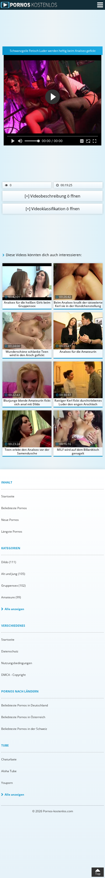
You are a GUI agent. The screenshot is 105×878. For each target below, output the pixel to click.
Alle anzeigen (14, 609)
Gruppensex (13, 585)
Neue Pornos (10, 520)
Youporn (7, 783)
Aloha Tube (9, 771)
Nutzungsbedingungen (16, 663)
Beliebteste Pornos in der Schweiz (24, 729)
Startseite (7, 496)
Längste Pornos (11, 531)
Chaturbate (9, 759)
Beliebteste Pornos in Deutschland (24, 705)
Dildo (8, 562)
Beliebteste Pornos (14, 508)
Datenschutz (9, 651)
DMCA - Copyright (13, 675)
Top (97, 874)
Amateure (11, 597)
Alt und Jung (13, 574)
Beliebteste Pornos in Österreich (23, 717)
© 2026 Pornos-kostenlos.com (52, 811)
